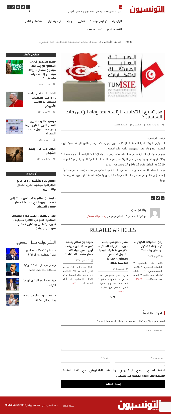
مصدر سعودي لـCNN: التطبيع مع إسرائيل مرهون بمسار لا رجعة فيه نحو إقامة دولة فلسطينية (42, 70)
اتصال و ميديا (94, 29)
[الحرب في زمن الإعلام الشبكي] (14, 155)
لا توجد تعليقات (120, 125)
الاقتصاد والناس (34, 21)
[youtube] (18, 7)
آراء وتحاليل (54, 21)
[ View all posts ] (96, 216)
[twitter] (23, 7)
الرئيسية (117, 21)
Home (128, 42)
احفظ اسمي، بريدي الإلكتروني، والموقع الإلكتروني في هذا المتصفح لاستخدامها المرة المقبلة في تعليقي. (113, 373)
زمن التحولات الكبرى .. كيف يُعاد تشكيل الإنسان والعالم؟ (148, 246)
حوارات (69, 21)
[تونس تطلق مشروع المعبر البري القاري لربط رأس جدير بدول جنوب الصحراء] (14, 127)
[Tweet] (158, 198)
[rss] (13, 7)
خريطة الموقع (68, 406)
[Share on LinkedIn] (153, 198)
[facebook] (28, 7)
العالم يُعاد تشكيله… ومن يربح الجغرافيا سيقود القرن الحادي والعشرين (36, 185)
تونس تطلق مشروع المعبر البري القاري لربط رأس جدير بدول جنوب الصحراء (40, 127)
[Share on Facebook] (163, 198)
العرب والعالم (114, 29)
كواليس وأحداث (99, 21)
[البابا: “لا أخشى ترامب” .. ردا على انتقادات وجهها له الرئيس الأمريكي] (14, 100)
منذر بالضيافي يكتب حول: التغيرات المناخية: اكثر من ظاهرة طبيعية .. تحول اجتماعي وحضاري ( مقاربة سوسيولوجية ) (113, 252)
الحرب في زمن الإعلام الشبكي (42, 150)
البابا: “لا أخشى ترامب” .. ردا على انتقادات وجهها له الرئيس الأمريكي (94, 12)
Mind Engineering (15, 405)
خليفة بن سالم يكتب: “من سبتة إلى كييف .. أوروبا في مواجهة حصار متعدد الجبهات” (79, 248)
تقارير (81, 21)
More (73, 283)
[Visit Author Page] (155, 217)
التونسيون (137, 125)
